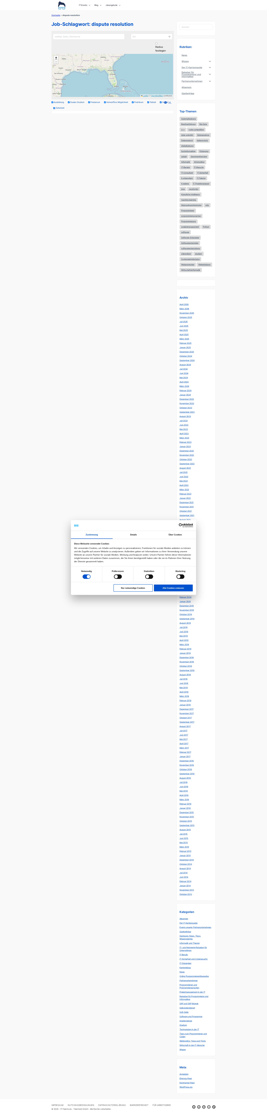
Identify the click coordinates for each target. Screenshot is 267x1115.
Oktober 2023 (186, 408)
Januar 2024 (185, 395)
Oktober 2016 (186, 769)
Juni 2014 (184, 877)
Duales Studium (77, 102)
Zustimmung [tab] (92, 534)
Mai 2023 (184, 429)
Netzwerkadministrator (191, 205)
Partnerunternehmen (189, 980)
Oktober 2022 (186, 459)
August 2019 (185, 623)
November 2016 (187, 765)
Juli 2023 (184, 420)
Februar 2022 (185, 494)
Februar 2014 (185, 881)
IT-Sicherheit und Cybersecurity (194, 959)
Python (206, 227)
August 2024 (185, 364)
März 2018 (184, 696)
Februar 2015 (185, 851)
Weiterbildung (204, 264)
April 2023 (184, 433)
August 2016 (185, 778)
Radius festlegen (160, 49)
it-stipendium (187, 178)
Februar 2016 (185, 804)
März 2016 (184, 799)
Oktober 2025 (186, 317)
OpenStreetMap (157, 95)
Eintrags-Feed (186, 1078)
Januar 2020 (185, 601)
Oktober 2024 (186, 356)
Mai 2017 (183, 739)
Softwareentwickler (189, 243)
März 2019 (184, 644)
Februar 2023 (185, 442)
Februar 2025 (185, 343)
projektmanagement (190, 227)
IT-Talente (201, 178)
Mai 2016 (184, 791)
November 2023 (187, 403)
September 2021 (187, 515)
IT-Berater (185, 167)
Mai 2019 (184, 636)
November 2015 (187, 817)
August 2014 (185, 868)
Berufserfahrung (188, 124)
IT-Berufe (184, 954)
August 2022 (185, 468)
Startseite (55, 15)
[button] (56, 58)
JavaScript (193, 189)
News (182, 972)
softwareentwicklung (190, 248)
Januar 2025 (185, 347)
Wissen (183, 1049)
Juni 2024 (184, 373)
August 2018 (185, 674)
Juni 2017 (184, 735)
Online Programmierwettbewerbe (194, 976)
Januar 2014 (185, 885)
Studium (183, 1025)
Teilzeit (152, 102)
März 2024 (184, 386)
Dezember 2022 (187, 451)
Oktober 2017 (186, 718)
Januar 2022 (185, 498)
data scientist (187, 135)
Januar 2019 (185, 653)
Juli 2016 (183, 782)
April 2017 (184, 743)
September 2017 (187, 722)
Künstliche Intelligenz (190, 194)
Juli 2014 (183, 873)
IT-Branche (199, 167)
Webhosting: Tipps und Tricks (193, 1041)
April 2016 (184, 795)
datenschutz (202, 140)
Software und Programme (191, 1016)
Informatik (185, 162)
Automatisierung (188, 119)
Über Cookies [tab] (175, 534)
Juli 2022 (183, 472)
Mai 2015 (184, 842)
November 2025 (187, 313)
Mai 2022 (184, 481)
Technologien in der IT (189, 1029)
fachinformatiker (188, 151)
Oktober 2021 (186, 511)
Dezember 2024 (187, 352)
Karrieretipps (185, 967)
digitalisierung (187, 146)
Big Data (203, 124)
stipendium (186, 253)
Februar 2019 (185, 649)
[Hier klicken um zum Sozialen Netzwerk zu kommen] (199, 1107)
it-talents (185, 183)
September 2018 (187, 670)
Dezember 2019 (187, 606)
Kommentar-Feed (187, 1083)
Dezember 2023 (187, 399)
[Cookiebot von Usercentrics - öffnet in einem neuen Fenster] (181, 525)
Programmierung (188, 221)
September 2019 (187, 619)
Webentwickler (187, 264)
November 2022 (187, 455)
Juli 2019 (183, 627)
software (185, 232)
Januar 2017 (185, 756)
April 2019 (184, 640)
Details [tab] (133, 534)
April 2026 (184, 304)
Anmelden (184, 1074)
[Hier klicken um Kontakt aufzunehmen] (194, 1107)
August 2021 (185, 519)
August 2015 (185, 829)
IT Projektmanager (201, 183)
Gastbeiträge (185, 931)
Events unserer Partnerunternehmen (195, 927)
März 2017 (184, 748)
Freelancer (95, 102)
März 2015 (184, 847)
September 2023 (187, 412)
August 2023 (185, 416)
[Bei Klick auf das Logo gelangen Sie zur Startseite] (61, 5)
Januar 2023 (185, 446)
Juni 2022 (184, 476)
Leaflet (145, 95)
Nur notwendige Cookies (133, 588)
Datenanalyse (203, 135)
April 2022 (184, 485)
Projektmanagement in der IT (192, 992)
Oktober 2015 (186, 821)
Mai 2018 (184, 687)
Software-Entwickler (190, 237)
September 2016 (187, 773)
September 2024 (187, 360)
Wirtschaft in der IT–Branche (192, 1045)
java (183, 189)
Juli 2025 (184, 321)
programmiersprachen (191, 216)
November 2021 (187, 507)
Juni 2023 (184, 425)
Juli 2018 (183, 679)
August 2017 (185, 726)
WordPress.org (186, 1087)
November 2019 (187, 610)
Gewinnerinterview (199, 156)
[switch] (118, 576)
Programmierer (187, 210)
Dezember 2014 (187, 860)
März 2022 (184, 489)
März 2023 (184, 438)
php (207, 205)
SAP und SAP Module (189, 1003)
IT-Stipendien (185, 963)
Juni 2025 (184, 326)
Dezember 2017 (187, 709)
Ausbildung (58, 102)
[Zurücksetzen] (170, 103)
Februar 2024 (185, 390)
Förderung (203, 151)
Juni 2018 (184, 683)
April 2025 (184, 334)
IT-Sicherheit (202, 173)
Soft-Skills (184, 1012)
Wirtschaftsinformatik (190, 270)
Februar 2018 (185, 700)
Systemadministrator (190, 259)
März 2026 (184, 309)
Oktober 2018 (186, 666)
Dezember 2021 (187, 502)
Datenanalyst (187, 140)
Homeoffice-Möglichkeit (117, 102)
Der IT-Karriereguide (188, 923)
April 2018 (184, 692)
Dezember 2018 (187, 657)
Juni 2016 (184, 786)
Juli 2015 (183, 834)
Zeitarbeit (59, 108)
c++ (183, 129)
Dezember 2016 (187, 761)
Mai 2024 (184, 377)
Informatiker (199, 162)
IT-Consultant (187, 173)
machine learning (188, 200)
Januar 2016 (185, 808)
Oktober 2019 (186, 614)
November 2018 (187, 662)
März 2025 (184, 339)
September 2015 (187, 825)
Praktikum (138, 102)
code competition (196, 129)
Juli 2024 (184, 369)
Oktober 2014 (186, 864)
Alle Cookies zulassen (173, 588)
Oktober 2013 (186, 894)
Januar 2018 (185, 705)
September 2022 (187, 463)
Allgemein (184, 919)
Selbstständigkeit (187, 1008)
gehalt (184, 156)
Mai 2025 (184, 330)
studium (198, 253)
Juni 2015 (184, 838)
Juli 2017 (183, 730)
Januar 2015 (185, 855)
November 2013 (187, 890)
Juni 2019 (184, 631)
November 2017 (187, 713)
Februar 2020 (185, 597)
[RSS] (165, 103)
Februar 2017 (185, 752)
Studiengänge (186, 1021)
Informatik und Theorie (189, 943)
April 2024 (184, 382)
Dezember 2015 (187, 812)
